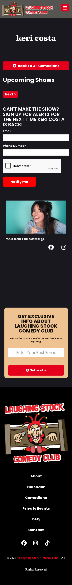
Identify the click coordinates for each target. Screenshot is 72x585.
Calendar (36, 487)
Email (7, 131)
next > (10, 94)
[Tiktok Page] (47, 544)
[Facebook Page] (51, 248)
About (36, 476)
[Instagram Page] (63, 248)
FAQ (36, 519)
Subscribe (37, 370)
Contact (36, 529)
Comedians (36, 497)
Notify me (19, 181)
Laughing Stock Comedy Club (39, 557)
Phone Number (14, 146)
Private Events (36, 508)
